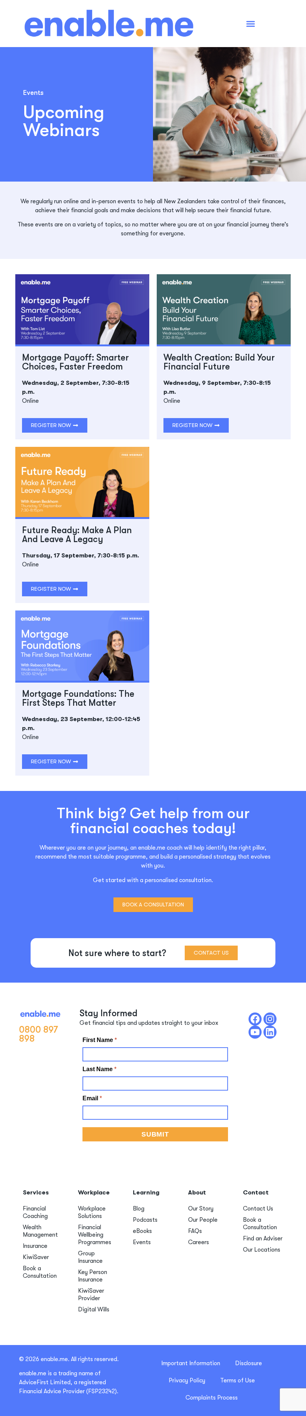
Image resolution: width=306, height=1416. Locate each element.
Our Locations (261, 1249)
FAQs (195, 1231)
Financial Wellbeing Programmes (94, 1235)
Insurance (35, 1246)
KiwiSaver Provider (91, 1294)
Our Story (200, 1208)
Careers (198, 1242)
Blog (138, 1208)
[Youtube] (255, 1032)
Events (142, 1242)
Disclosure (248, 1363)
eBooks (142, 1231)
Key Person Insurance (92, 1276)
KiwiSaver (36, 1257)
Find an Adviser (262, 1238)
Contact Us (258, 1208)
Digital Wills (93, 1309)
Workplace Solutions (92, 1212)
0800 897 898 (38, 1034)
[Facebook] (255, 1019)
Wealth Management (40, 1231)
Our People (203, 1219)
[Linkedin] (270, 1032)
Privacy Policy (187, 1380)
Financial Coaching (35, 1212)
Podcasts (145, 1219)
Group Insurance (90, 1257)
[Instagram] (270, 1019)
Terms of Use (237, 1380)
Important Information (190, 1363)
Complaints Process (211, 1397)
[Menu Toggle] (250, 23)
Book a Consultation (40, 1272)
